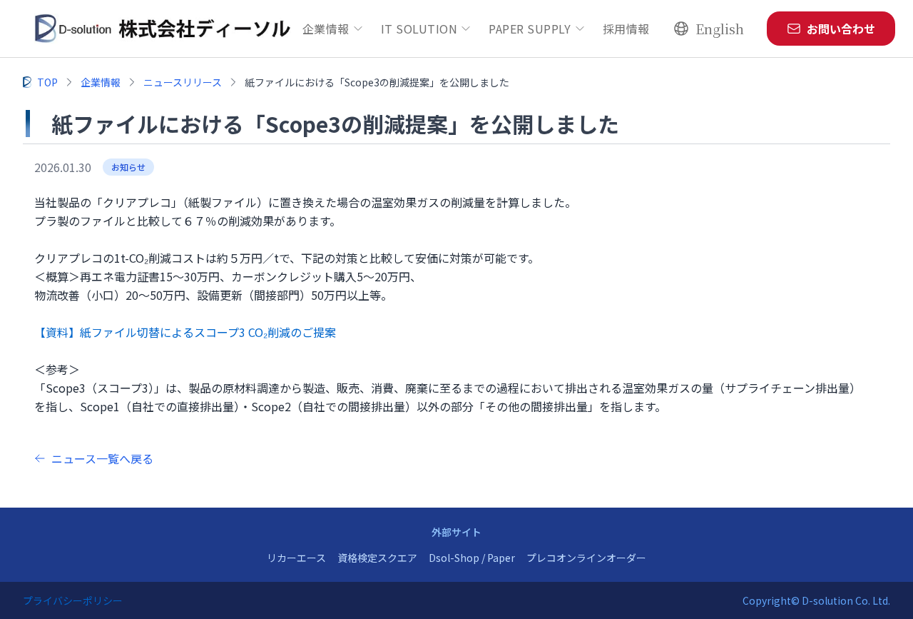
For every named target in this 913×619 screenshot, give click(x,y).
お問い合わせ (841, 28)
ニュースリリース (182, 82)
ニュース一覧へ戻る (102, 458)
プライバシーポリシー (73, 600)
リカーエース (296, 557)
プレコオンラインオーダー (586, 557)
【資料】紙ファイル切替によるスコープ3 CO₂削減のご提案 (185, 332)
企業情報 (326, 28)
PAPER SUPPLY (530, 28)
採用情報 (626, 28)
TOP (47, 82)
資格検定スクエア (377, 557)
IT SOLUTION (419, 28)
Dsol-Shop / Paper (472, 557)
